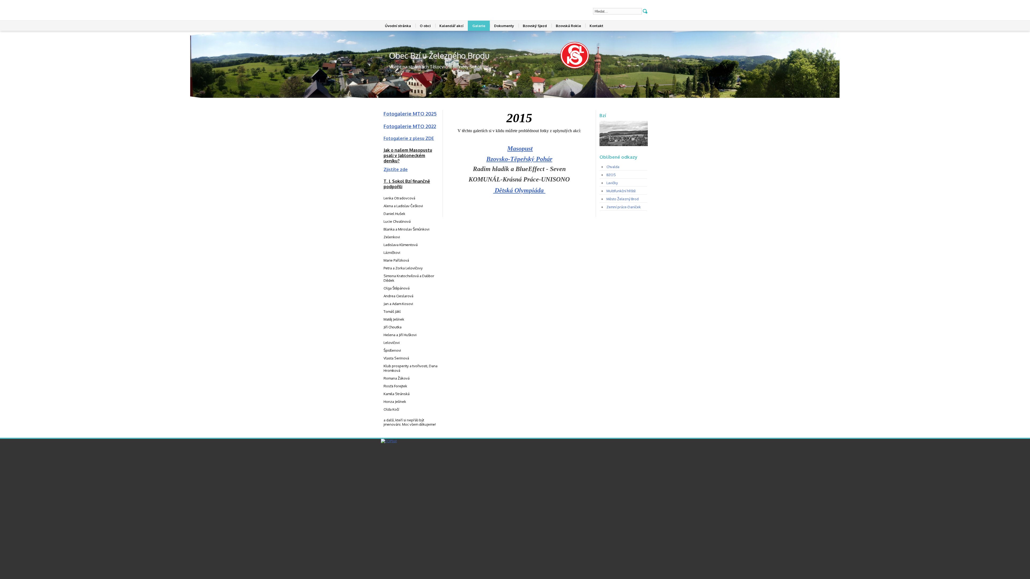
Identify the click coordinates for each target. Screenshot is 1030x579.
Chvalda (612, 167)
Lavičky (612, 183)
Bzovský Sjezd (535, 26)
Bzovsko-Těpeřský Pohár (519, 158)
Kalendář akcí (451, 26)
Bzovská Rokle (568, 26)
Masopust (520, 148)
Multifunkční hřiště (621, 191)
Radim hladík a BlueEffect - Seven (519, 168)
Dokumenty (504, 26)
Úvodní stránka (398, 26)
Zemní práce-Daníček (623, 207)
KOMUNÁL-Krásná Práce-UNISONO (519, 179)
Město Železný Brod (622, 199)
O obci (425, 26)
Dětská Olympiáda (519, 190)
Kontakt (596, 26)
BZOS (611, 175)
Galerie (478, 26)
